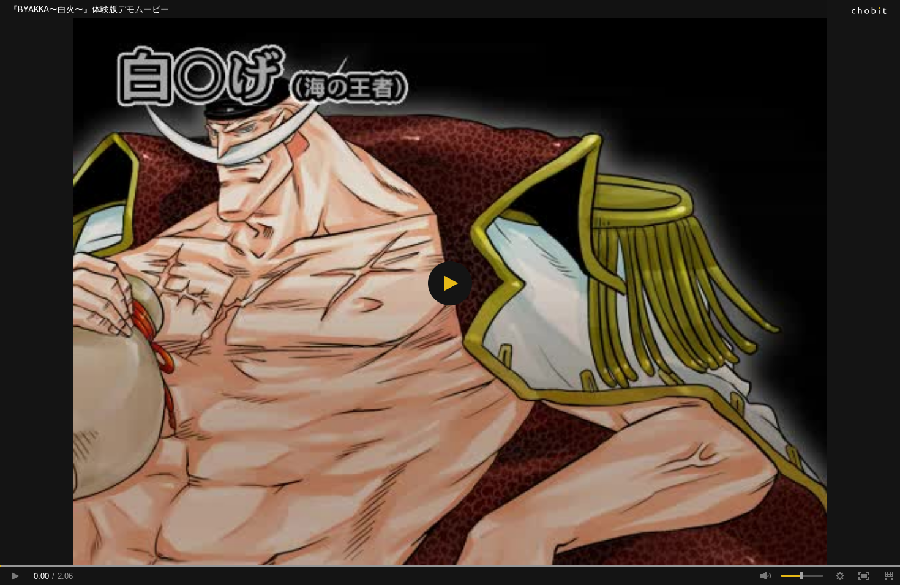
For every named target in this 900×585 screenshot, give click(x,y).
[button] (450, 283)
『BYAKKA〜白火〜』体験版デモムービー (89, 9)
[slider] (450, 566)
